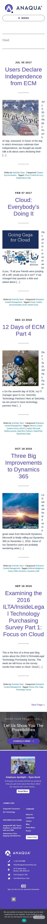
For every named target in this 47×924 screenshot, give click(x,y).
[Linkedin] (13, 899)
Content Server (12, 428)
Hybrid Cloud (33, 305)
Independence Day (23, 178)
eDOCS (22, 428)
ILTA (36, 687)
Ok (24, 920)
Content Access (36, 175)
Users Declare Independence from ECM (23, 76)
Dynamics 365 (33, 571)
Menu (25, 18)
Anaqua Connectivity (23, 8)
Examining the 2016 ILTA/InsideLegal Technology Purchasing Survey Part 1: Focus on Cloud (23, 613)
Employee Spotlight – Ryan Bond (23, 777)
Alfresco (33, 426)
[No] (39, 917)
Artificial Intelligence (36, 568)
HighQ (29, 428)
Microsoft (36, 428)
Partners (29, 431)
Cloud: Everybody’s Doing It (23, 207)
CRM (15, 571)
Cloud (27, 175)
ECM (25, 305)
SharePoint (38, 431)
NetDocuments (10, 431)
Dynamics (23, 571)
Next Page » (38, 704)
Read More (23, 791)
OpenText (21, 431)
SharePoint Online (23, 434)
